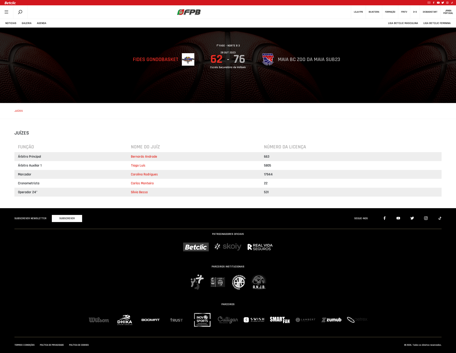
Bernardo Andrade (144, 156)
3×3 (415, 12)
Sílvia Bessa (139, 192)
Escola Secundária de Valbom (228, 67)
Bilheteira (374, 12)
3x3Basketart (430, 12)
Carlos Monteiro (142, 183)
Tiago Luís (138, 165)
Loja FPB (358, 12)
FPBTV (404, 12)
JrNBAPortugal (448, 12)
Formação (390, 12)
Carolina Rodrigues (144, 174)
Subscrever (67, 218)
